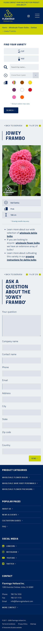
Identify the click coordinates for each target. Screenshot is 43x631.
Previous (27, 126)
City (4, 406)
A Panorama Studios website (12, 628)
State (5, 419)
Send (33, 458)
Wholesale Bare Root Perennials (19, 483)
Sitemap (33, 624)
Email (5, 380)
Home (4, 27)
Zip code (6, 432)
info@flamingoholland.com (22, 601)
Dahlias (34, 27)
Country (6, 445)
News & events (9, 515)
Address (6, 393)
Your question (9, 311)
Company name (10, 341)
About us (6, 509)
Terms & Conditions (8, 624)
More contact (9, 607)
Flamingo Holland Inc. (8, 15)
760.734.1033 (16, 594)
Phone (5, 367)
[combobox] (24, 67)
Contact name (9, 354)
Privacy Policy (22, 624)
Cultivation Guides (11, 520)
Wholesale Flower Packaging (17, 489)
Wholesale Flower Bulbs (19, 27)
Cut (22, 51)
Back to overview (14, 126)
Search (10, 110)
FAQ (4, 526)
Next (40, 126)
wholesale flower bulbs (28, 242)
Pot (22, 59)
